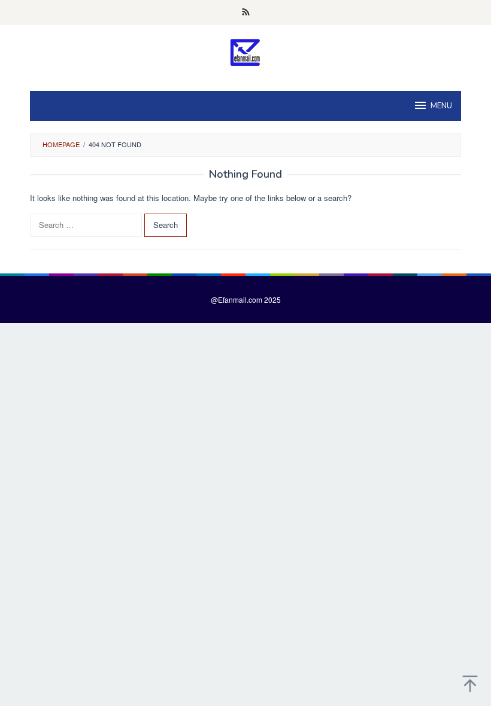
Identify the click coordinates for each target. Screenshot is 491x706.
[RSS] (246, 12)
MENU (441, 106)
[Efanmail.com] (246, 52)
